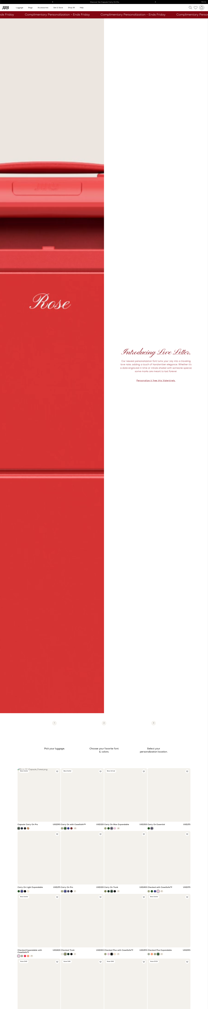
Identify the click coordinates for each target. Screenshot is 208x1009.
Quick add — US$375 (169, 881)
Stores (203, 2)
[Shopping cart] (201, 7)
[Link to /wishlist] (195, 7)
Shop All (71, 8)
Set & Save (58, 8)
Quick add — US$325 (82, 818)
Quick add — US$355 (126, 818)
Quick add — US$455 (126, 881)
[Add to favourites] (57, 771)
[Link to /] (5, 7)
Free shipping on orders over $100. (104, 2)
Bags (30, 8)
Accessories (43, 8)
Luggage (19, 8)
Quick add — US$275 (169, 818)
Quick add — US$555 (82, 944)
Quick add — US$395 (39, 818)
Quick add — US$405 (39, 944)
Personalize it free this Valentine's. (156, 381)
